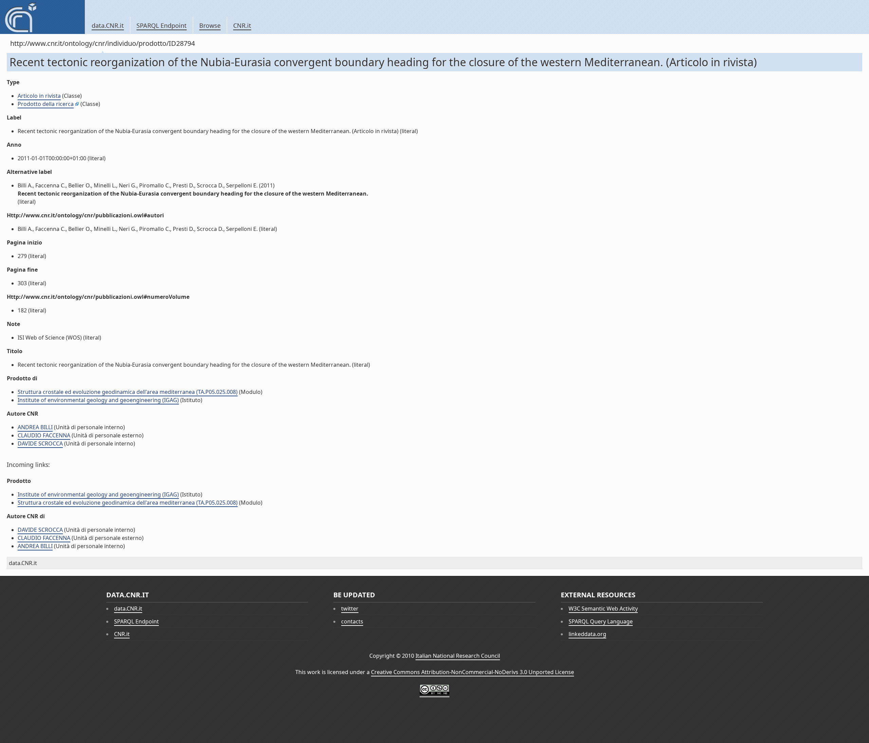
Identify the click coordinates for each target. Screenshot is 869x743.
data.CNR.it (108, 25)
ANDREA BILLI (35, 427)
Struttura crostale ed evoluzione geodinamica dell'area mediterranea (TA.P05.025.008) (128, 392)
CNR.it (242, 25)
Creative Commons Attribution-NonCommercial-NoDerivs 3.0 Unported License (472, 672)
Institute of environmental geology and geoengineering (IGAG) (98, 400)
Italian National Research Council (457, 655)
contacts (352, 621)
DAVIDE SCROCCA (40, 443)
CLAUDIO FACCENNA (44, 435)
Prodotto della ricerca (46, 104)
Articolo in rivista (39, 95)
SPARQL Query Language (601, 621)
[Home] (42, 17)
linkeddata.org (587, 634)
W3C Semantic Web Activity (603, 608)
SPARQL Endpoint (161, 25)
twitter (349, 608)
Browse (210, 25)
